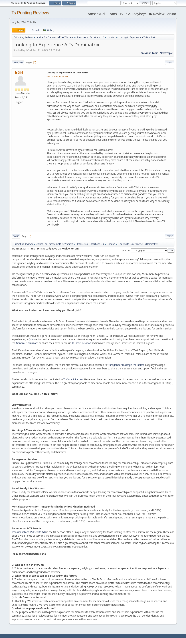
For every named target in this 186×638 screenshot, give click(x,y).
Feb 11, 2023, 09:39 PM (57, 76)
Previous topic (149, 53)
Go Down (18, 62)
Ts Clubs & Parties (73, 379)
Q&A (31, 339)
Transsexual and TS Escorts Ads (29, 532)
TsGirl (19, 73)
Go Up (16, 236)
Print (170, 62)
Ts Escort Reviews (81, 343)
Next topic (166, 53)
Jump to (126, 250)
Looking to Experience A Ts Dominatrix (67, 72)
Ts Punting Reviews (30, 12)
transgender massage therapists (126, 365)
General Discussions (27, 343)
